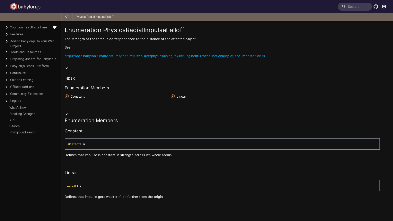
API (67, 16)
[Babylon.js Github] (376, 6)
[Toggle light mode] (384, 6)
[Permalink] (73, 47)
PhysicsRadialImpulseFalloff (95, 16)
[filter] (54, 27)
